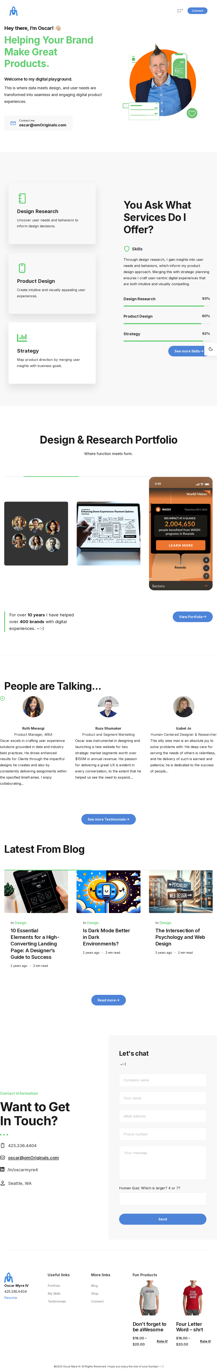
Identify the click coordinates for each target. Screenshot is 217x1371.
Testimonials (57, 1301)
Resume (10, 1298)
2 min (113, 952)
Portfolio (54, 1286)
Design (20, 923)
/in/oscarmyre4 (22, 1169)
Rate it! (162, 1341)
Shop (95, 1293)
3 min (40, 966)
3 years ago (163, 952)
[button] (197, 10)
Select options (147, 1309)
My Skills (54, 1293)
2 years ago (19, 966)
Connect (97, 1301)
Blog (94, 1286)
